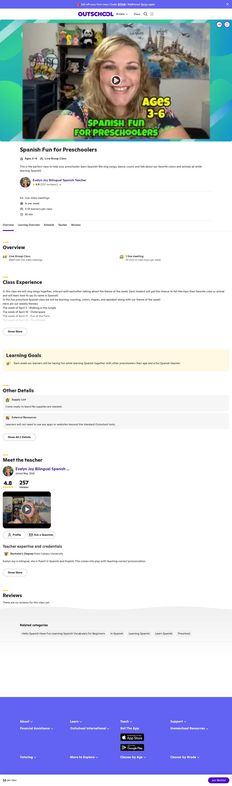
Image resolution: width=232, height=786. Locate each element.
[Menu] (152, 14)
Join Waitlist (219, 780)
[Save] (227, 24)
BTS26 (122, 4)
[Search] (145, 14)
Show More (15, 331)
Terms (144, 4)
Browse (120, 14)
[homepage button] (96, 14)
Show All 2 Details (19, 437)
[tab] (8, 225)
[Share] (219, 24)
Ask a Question (43, 535)
